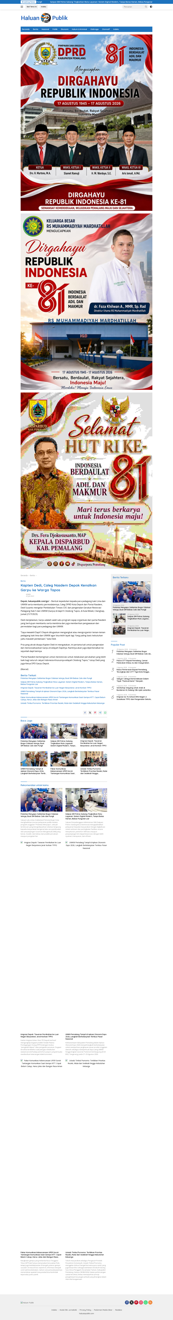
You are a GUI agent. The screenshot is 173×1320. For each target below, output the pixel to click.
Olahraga (94, 29)
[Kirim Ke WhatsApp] (105, 713)
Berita (35, 29)
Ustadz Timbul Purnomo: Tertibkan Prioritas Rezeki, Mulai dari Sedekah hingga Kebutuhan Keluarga (62, 703)
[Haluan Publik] (45, 18)
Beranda (26, 29)
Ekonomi (64, 29)
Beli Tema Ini (32, 7)
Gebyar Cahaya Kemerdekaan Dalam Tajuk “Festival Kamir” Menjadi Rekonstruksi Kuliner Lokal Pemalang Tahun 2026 (133, 680)
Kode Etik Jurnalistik (68, 1310)
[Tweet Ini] (90, 713)
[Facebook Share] (85, 713)
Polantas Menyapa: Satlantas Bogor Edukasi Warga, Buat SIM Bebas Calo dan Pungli (56, 678)
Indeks (43, 7)
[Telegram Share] (100, 713)
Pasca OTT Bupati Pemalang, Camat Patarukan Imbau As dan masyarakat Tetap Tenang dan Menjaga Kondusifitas (134, 661)
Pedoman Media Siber (103, 1310)
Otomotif (106, 29)
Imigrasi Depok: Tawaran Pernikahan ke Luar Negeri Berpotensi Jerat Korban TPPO (124, 2)
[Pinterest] (136, 1302)
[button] (146, 7)
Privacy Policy (85, 1310)
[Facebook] (127, 1302)
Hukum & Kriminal (79, 29)
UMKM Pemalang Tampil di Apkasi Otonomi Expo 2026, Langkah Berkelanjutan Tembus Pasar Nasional (60, 692)
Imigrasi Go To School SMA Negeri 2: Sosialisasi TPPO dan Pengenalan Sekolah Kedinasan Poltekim (134, 698)
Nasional (45, 29)
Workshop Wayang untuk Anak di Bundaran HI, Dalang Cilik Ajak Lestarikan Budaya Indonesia (134, 689)
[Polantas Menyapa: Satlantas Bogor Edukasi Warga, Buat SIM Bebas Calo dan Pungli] (34, 731)
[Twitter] (132, 1302)
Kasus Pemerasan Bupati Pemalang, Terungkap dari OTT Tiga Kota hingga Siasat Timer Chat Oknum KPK (133, 670)
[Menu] (22, 7)
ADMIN (28, 594)
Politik (55, 29)
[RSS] (150, 1302)
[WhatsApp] (146, 1302)
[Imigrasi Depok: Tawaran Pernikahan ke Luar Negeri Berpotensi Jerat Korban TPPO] (93, 731)
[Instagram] (141, 1302)
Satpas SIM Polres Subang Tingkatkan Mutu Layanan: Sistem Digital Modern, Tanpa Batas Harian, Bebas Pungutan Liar (62, 683)
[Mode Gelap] (151, 7)
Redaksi (118, 1310)
